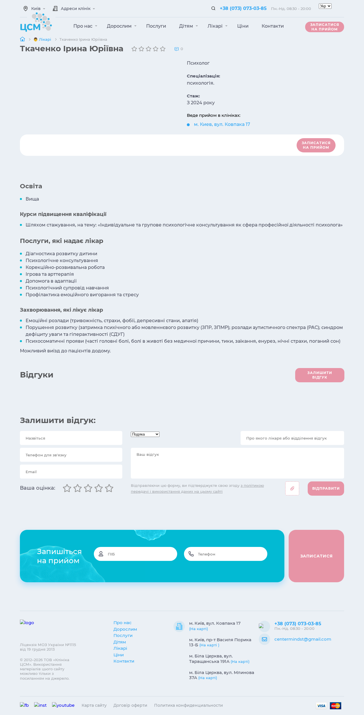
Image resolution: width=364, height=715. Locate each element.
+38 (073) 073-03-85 (243, 8)
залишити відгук (319, 375)
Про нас (83, 26)
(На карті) (198, 628)
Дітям (186, 26)
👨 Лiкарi (42, 39)
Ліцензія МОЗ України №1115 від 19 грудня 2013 (48, 646)
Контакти (273, 26)
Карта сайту (94, 705)
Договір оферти (130, 705)
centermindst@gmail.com (302, 639)
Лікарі (216, 26)
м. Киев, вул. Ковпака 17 (222, 124)
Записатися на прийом (324, 27)
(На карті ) (209, 645)
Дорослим (120, 26)
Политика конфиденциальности (188, 705)
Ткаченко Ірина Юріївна (83, 39)
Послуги (156, 26)
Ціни (243, 26)
